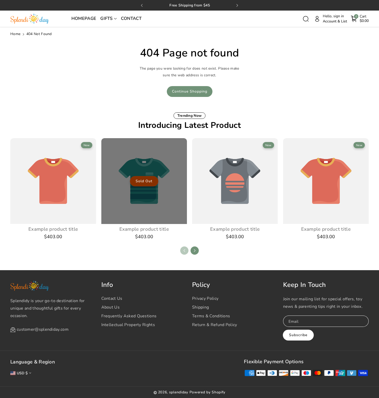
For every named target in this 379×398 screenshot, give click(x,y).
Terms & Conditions (211, 316)
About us (110, 307)
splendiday (178, 392)
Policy (201, 285)
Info (107, 285)
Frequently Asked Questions (129, 316)
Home (15, 33)
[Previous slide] (142, 5)
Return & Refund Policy (214, 325)
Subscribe (298, 335)
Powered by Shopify (208, 392)
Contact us (111, 298)
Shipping (200, 307)
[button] (108, 19)
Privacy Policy (205, 298)
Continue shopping (189, 91)
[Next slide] (237, 5)
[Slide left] (184, 250)
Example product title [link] (53, 229)
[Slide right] (195, 250)
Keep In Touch (304, 285)
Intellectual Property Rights (128, 325)
